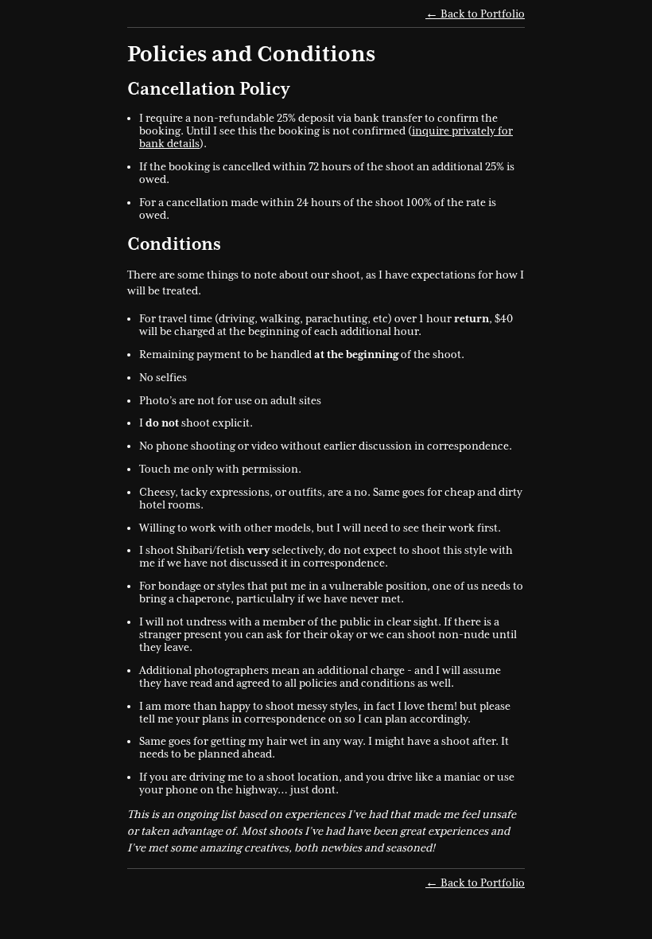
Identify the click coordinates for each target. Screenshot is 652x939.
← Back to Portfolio (475, 13)
